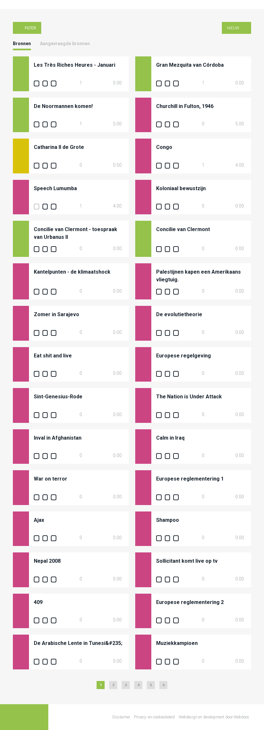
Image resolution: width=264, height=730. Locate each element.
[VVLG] (13, 4)
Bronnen (22, 43)
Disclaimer (121, 717)
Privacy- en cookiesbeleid (154, 717)
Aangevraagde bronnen (65, 43)
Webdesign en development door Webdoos (214, 717)
